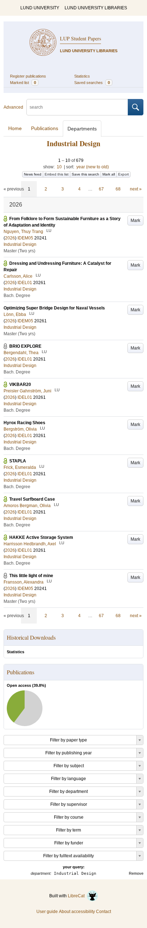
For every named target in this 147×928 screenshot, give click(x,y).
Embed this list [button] (57, 174)
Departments (82, 128)
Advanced (13, 107)
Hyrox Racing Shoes (24, 422)
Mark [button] (135, 220)
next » (136, 189)
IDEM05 (25, 237)
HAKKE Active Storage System (41, 537)
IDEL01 (24, 282)
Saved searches (92, 82)
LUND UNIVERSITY (39, 7)
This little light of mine (31, 575)
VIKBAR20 (20, 384)
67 (101, 189)
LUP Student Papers (80, 38)
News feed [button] (32, 174)
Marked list (23, 82)
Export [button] (123, 174)
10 (59, 166)
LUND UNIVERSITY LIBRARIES (96, 7)
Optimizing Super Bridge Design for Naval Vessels (54, 308)
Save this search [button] (85, 174)
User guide (47, 911)
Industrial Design (20, 244)
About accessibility (77, 911)
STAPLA (17, 460)
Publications (44, 128)
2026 (10, 237)
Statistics (82, 76)
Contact (103, 911)
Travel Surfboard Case (32, 499)
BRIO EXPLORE (25, 346)
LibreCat (77, 895)
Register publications (28, 76)
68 (118, 189)
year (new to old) (92, 166)
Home (15, 128)
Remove (136, 873)
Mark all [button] (108, 174)
